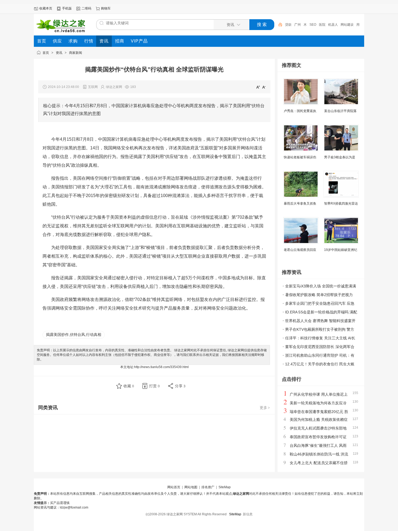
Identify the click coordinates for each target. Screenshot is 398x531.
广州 (297, 25)
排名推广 (207, 487)
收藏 (128, 386)
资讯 (59, 53)
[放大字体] (258, 87)
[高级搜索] (278, 24)
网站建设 (347, 25)
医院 (322, 25)
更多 (265, 407)
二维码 (86, 8)
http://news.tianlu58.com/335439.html (161, 367)
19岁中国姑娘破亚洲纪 (340, 250)
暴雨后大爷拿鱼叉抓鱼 (300, 203)
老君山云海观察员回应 (300, 250)
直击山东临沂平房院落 (340, 111)
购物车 (106, 8)
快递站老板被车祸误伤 (300, 157)
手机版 (67, 8)
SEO (312, 25)
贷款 (288, 25)
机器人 (333, 25)
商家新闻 (75, 53)
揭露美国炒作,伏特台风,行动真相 (73, 334)
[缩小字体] (264, 87)
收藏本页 (45, 8)
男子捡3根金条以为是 (339, 157)
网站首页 (173, 487)
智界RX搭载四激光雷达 (341, 203)
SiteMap (224, 487)
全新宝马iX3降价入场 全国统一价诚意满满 (320, 286)
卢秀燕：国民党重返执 (300, 111)
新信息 (248, 514)
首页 (46, 53)
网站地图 (190, 487)
